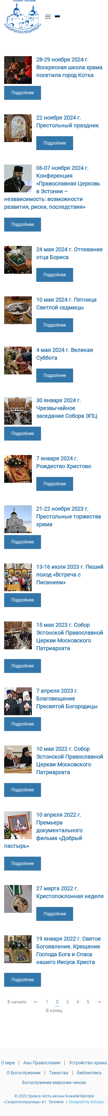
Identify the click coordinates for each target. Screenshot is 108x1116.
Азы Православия (41, 1062)
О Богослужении (23, 1072)
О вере (8, 1062)
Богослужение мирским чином (54, 1082)
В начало (16, 1002)
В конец (54, 1010)
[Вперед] (99, 1002)
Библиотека (89, 1072)
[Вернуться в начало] (22, 16)
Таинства (58, 1072)
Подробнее (22, 92)
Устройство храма (88, 1062)
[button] (48, 16)
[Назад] (36, 1002)
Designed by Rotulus (86, 1102)
